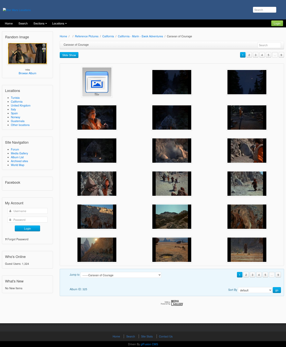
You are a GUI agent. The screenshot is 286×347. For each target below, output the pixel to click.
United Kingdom (21, 105)
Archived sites (19, 161)
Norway (15, 117)
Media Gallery (19, 153)
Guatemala (18, 121)
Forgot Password (17, 239)
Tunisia (15, 98)
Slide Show (69, 55)
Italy (13, 109)
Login (277, 23)
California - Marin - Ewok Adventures (140, 36)
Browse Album (27, 73)
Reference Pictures (86, 36)
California (17, 101)
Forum (15, 149)
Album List (17, 157)
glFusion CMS (149, 344)
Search (131, 336)
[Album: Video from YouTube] (96, 82)
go (276, 290)
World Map (17, 165)
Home (63, 36)
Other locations (20, 125)
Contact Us (166, 336)
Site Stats (147, 336)
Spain (14, 113)
